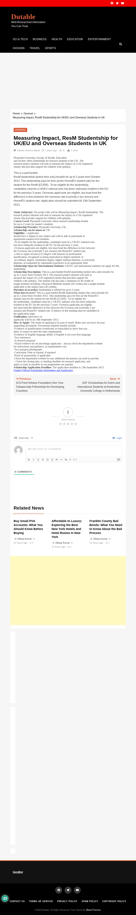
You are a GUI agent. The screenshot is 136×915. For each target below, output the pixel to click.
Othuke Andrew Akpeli (28, 150)
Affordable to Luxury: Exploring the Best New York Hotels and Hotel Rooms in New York (67, 529)
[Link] (66, 460)
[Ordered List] (47, 460)
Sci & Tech (20, 39)
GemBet (18, 872)
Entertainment (99, 39)
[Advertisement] (68, 77)
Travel (35, 48)
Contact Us (17, 901)
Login (118, 438)
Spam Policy (90, 901)
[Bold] (29, 460)
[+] (75, 459)
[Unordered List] (52, 460)
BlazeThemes (93, 910)
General (20, 130)
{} (70, 459)
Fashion (19, 48)
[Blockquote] (56, 460)
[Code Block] (61, 460)
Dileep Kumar (25, 538)
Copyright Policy (114, 901)
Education (75, 39)
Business (40, 39)
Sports (50, 48)
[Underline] (38, 460)
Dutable (23, 17)
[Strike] (42, 460)
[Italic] (33, 460)
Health (57, 39)
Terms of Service (41, 901)
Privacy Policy (67, 901)
